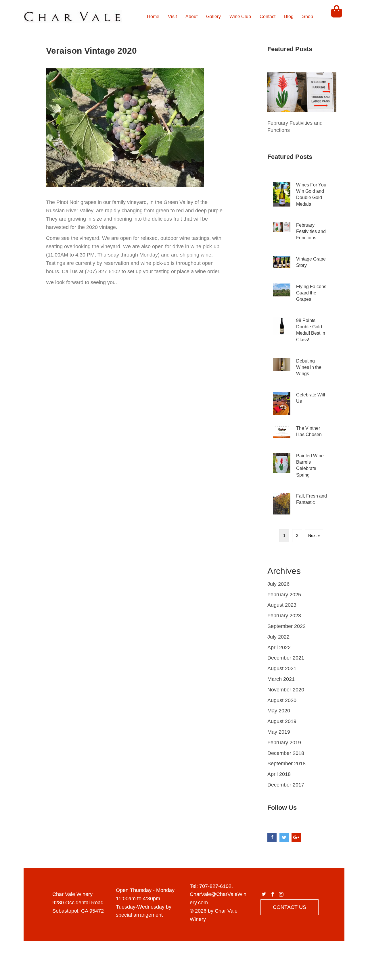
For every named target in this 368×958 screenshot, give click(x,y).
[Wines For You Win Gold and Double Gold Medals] (301, 197)
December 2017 (285, 785)
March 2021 (281, 679)
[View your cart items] (336, 17)
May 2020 (278, 711)
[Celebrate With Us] (301, 403)
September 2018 (286, 763)
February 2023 (284, 615)
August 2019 (281, 721)
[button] (264, 894)
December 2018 (285, 753)
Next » (314, 535)
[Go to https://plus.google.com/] (296, 837)
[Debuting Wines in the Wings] (301, 369)
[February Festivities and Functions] (301, 92)
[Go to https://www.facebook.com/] (272, 837)
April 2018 (279, 774)
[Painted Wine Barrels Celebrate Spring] (301, 468)
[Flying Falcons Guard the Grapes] (301, 295)
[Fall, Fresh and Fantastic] (301, 503)
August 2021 (281, 668)
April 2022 (279, 647)
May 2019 (278, 732)
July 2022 (278, 637)
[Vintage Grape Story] (301, 264)
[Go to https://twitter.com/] (284, 837)
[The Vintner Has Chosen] (301, 433)
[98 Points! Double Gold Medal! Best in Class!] (301, 332)
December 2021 (285, 658)
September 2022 (286, 626)
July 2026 (278, 584)
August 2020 (281, 700)
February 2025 (284, 594)
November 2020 (285, 690)
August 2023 (281, 605)
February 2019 (284, 742)
